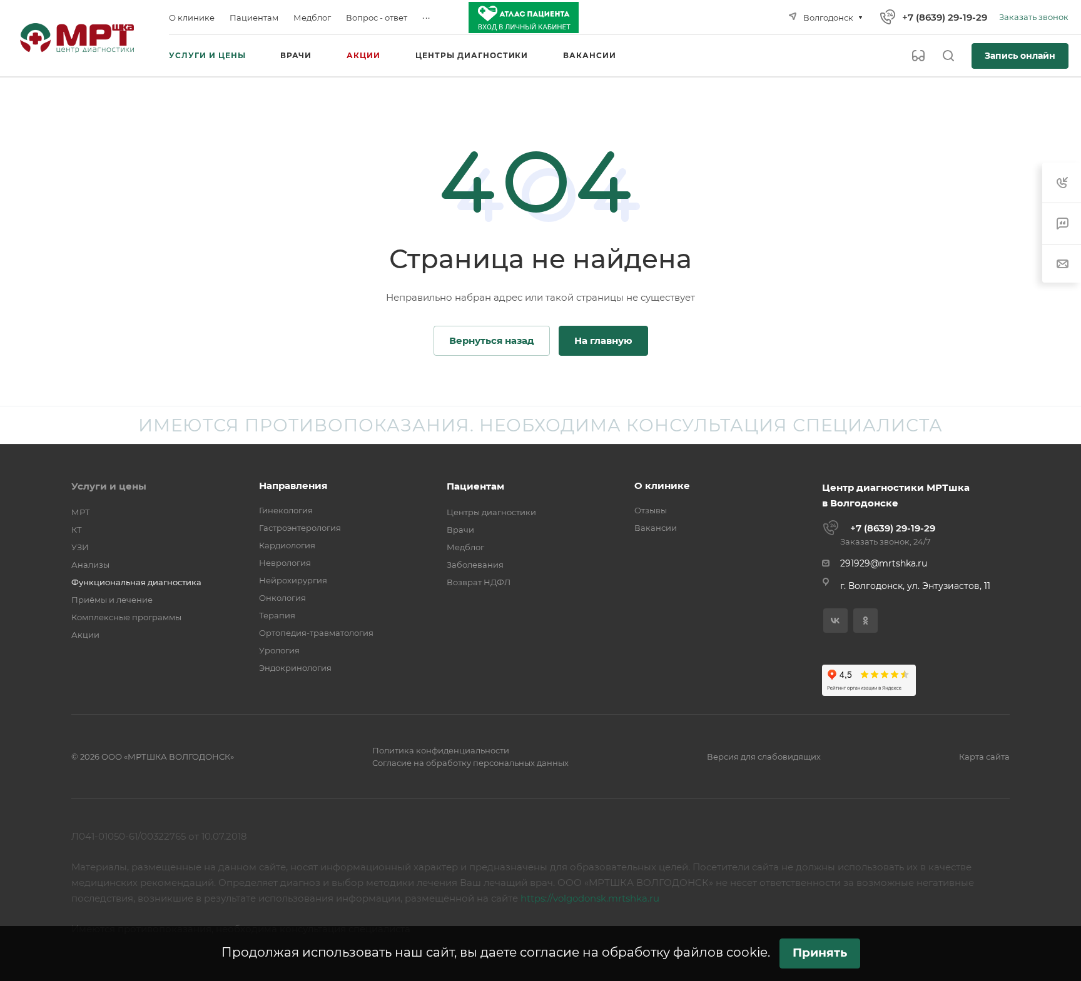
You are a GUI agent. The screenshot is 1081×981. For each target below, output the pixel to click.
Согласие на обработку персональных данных (470, 763)
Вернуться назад (491, 340)
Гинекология (286, 510)
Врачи (460, 530)
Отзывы (650, 510)
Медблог (465, 547)
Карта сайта (984, 757)
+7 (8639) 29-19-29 (944, 17)
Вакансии (655, 528)
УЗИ (80, 547)
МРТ (80, 512)
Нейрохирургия (293, 580)
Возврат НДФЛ (478, 582)
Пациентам (475, 486)
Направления (293, 485)
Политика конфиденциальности (440, 750)
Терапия (277, 615)
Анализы (90, 565)
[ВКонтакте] (835, 620)
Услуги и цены (108, 486)
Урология (279, 650)
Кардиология (287, 545)
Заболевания (475, 565)
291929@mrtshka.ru (883, 563)
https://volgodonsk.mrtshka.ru (589, 898)
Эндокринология (295, 668)
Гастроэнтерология (300, 528)
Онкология (282, 598)
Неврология (285, 563)
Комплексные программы (126, 617)
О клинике (662, 485)
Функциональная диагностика (136, 582)
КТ (76, 530)
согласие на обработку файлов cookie (644, 952)
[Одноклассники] (865, 620)
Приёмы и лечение (112, 600)
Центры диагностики (491, 512)
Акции (85, 635)
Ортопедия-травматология (316, 633)
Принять (820, 952)
